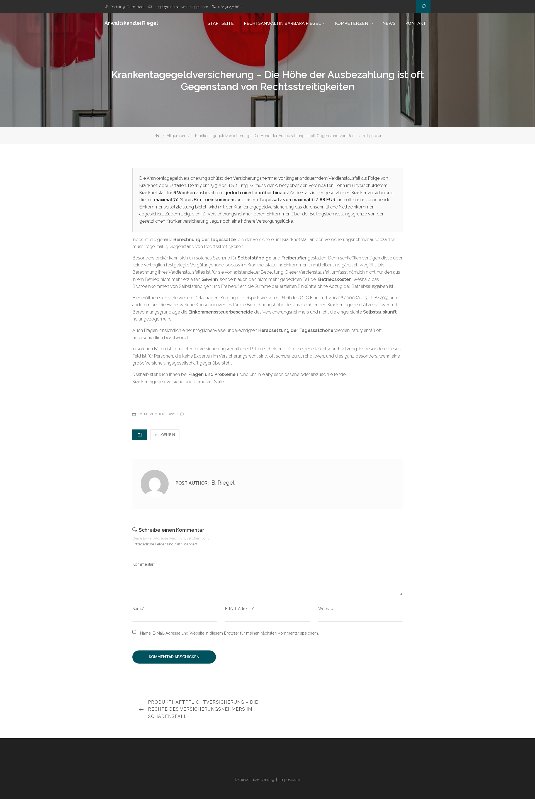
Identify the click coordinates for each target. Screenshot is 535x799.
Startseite (221, 23)
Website (325, 608)
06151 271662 (230, 7)
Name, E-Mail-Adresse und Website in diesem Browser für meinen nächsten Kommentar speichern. (229, 633)
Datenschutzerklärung (254, 779)
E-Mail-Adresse (239, 608)
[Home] (158, 136)
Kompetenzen (351, 23)
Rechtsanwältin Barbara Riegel (282, 23)
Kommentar (143, 564)
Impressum (290, 779)
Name (138, 608)
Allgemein (165, 435)
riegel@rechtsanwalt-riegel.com (181, 7)
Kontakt (415, 23)
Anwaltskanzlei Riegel (131, 23)
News (388, 23)
